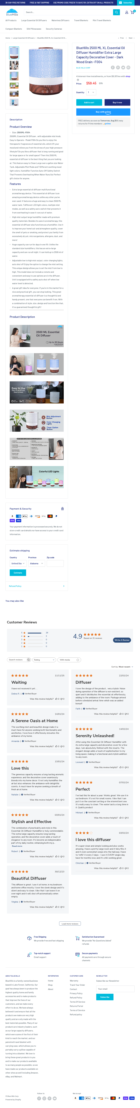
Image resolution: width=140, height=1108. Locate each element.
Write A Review (122, 640)
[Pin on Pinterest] (118, 67)
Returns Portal (76, 1006)
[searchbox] (16, 660)
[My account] (126, 12)
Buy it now (117, 102)
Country (13, 557)
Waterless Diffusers (60, 20)
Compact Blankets (13, 29)
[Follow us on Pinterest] (49, 1098)
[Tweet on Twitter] (123, 67)
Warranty (74, 980)
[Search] (116, 12)
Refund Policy (15, 586)
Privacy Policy (76, 993)
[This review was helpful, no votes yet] (56, 698)
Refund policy (76, 1014)
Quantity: (80, 92)
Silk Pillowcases (34, 29)
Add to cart (89, 102)
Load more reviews (70, 924)
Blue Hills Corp (83, 68)
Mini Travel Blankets (102, 20)
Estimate (18, 572)
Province (32, 557)
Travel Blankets (81, 20)
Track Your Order (77, 985)
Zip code (50, 557)
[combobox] (44, 659)
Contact (73, 989)
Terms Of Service (77, 1002)
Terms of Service (77, 1010)
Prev (122, 38)
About (50, 989)
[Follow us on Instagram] (44, 1098)
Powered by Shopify (13, 1099)
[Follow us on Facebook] (39, 1098)
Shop (50, 985)
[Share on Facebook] (113, 67)
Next (130, 38)
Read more (17, 846)
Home (7, 38)
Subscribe (127, 2)
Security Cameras (54, 29)
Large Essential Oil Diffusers (34, 20)
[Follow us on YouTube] (55, 1098)
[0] (132, 12)
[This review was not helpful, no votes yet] (61, 698)
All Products (10, 20)
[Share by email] (128, 67)
